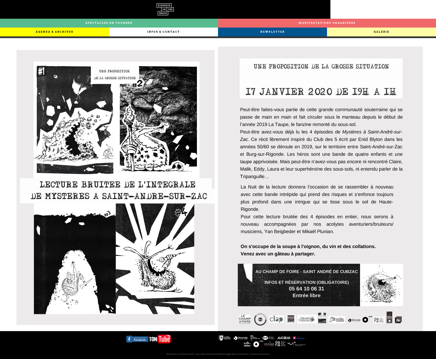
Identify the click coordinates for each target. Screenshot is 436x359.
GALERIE (381, 31)
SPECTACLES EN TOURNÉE (109, 23)
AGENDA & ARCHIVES (54, 31)
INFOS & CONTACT (163, 31)
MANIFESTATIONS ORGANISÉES (327, 23)
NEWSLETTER (272, 31)
